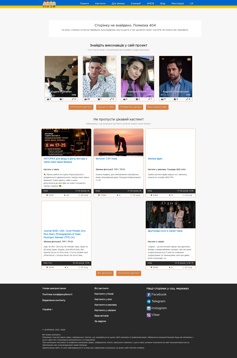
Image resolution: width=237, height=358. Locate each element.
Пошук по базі (106, 107)
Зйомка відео (155, 159)
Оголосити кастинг (81, 107)
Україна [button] (46, 310)
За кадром (100, 321)
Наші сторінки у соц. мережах (168, 288)
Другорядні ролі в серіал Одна (165, 231)
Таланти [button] (84, 4)
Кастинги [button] (100, 4)
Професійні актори (130, 107)
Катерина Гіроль (137, 92)
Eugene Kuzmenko (61, 92)
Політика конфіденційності (57, 294)
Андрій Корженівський (176, 92)
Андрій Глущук (99, 92)
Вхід (162, 4)
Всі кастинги (105, 273)
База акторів (101, 316)
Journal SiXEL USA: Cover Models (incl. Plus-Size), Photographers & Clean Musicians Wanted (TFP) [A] (65, 234)
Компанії (136, 4)
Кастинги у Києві (103, 294)
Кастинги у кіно (103, 299)
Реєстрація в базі (157, 107)
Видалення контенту (53, 300)
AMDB (150, 4)
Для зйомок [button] (118, 4)
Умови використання (54, 288)
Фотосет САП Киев (106, 159)
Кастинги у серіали (105, 310)
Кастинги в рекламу (105, 305)
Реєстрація (178, 4)
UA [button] (192, 4)
